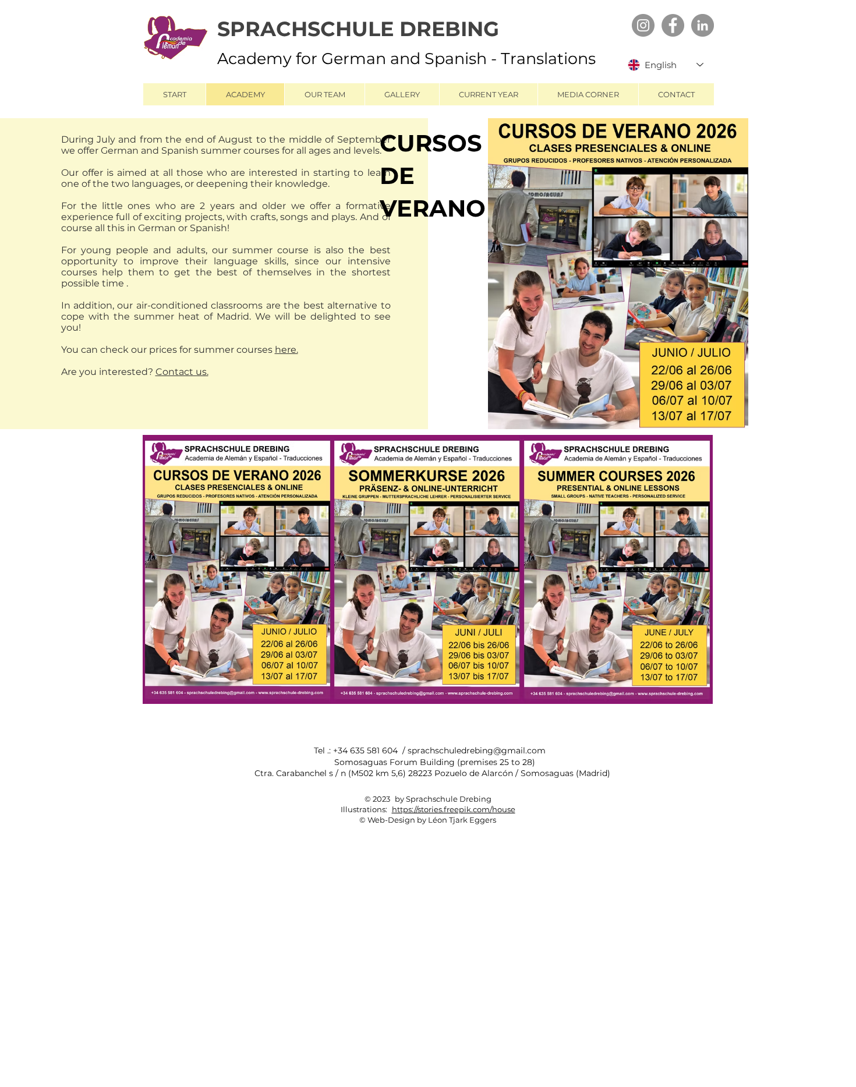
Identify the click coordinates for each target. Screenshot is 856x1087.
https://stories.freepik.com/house (453, 809)
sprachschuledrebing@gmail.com (477, 750)
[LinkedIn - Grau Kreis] (702, 25)
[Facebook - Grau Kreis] (673, 25)
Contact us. (181, 371)
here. (286, 349)
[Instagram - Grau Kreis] (643, 25)
